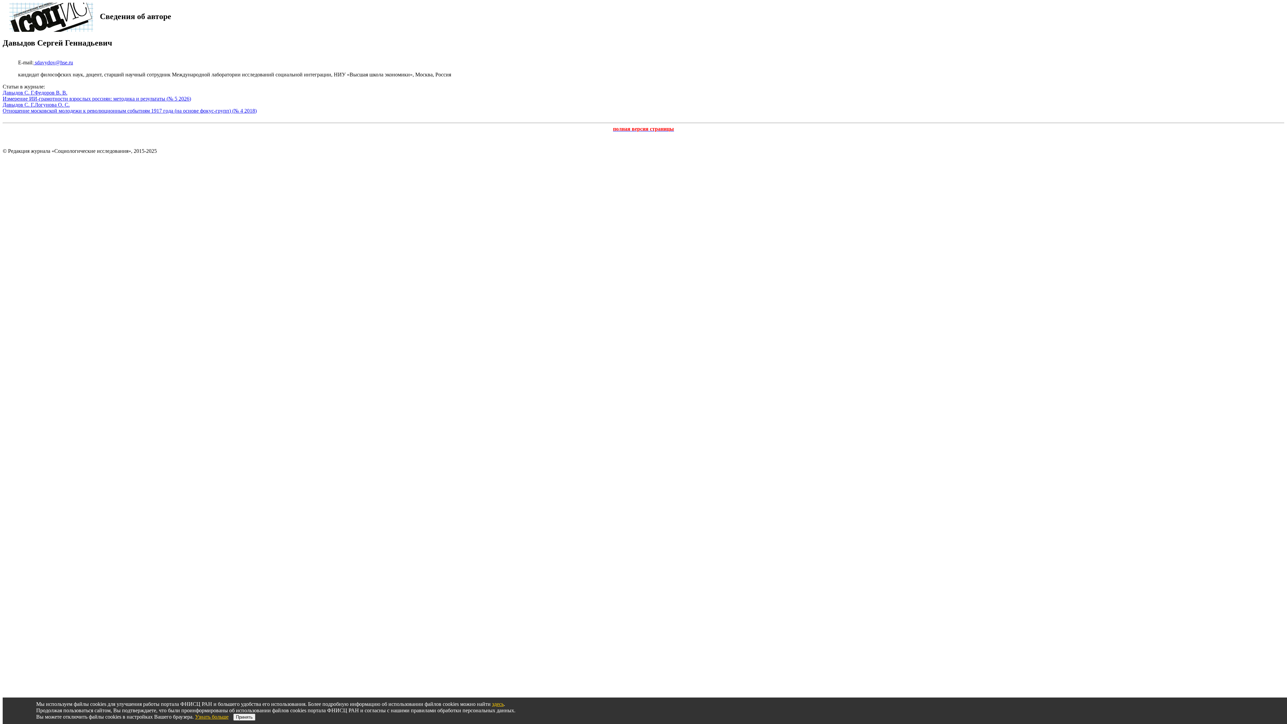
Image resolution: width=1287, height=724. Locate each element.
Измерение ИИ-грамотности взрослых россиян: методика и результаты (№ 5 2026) (97, 99)
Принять (244, 717)
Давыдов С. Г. (19, 93)
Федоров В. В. (51, 93)
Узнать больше (212, 717)
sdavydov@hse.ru (53, 62)
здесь (498, 704)
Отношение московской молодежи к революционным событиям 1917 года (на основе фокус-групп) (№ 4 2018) (130, 111)
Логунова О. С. (52, 105)
